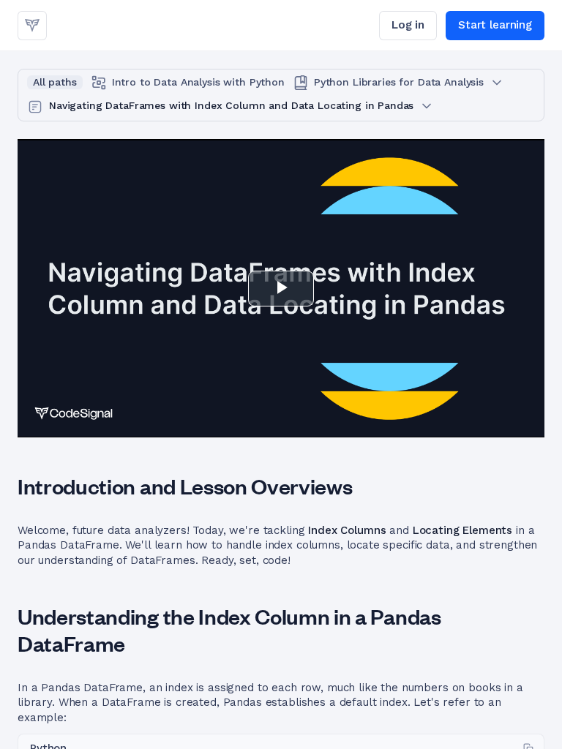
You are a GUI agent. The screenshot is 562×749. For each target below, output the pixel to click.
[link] (32, 25)
